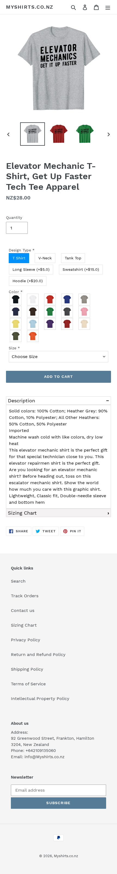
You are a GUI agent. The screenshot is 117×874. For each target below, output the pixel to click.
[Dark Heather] (67, 311)
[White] (33, 299)
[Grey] (84, 299)
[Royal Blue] (67, 299)
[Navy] (16, 311)
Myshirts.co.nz (29, 7)
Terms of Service (28, 683)
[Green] (50, 311)
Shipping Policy (27, 669)
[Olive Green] (16, 336)
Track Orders (24, 595)
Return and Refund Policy (38, 654)
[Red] (50, 299)
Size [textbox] (14, 348)
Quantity (14, 217)
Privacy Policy (25, 639)
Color (16, 292)
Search (18, 581)
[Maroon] (67, 324)
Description (21, 400)
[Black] (16, 299)
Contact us (22, 610)
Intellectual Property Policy (40, 698)
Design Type (22, 250)
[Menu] (107, 7)
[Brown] (33, 311)
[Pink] (84, 311)
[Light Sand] (84, 324)
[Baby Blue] (33, 324)
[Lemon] (16, 324)
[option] (33, 134)
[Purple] (50, 324)
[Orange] (33, 336)
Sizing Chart (22, 513)
